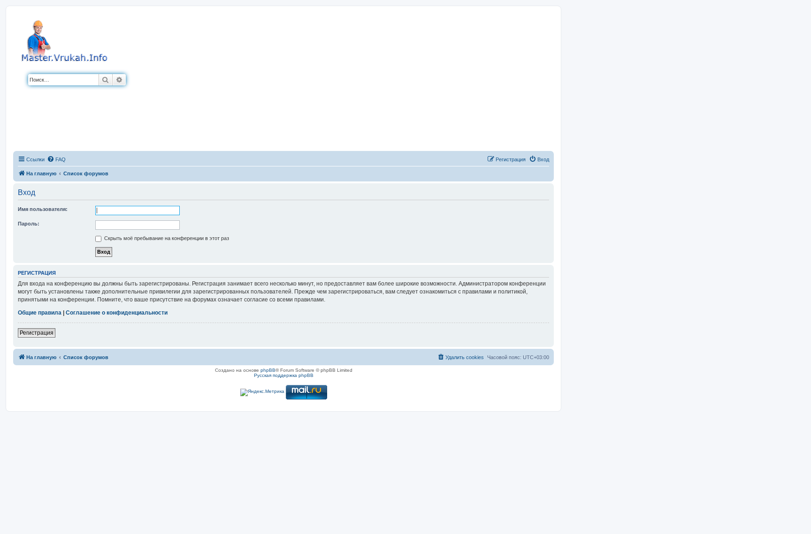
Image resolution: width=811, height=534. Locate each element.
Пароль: (28, 223)
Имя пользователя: (43, 209)
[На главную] (65, 39)
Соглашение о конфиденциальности (117, 312)
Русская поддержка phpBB (284, 375)
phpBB (267, 370)
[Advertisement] (339, 81)
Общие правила (39, 312)
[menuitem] (56, 159)
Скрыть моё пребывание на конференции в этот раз (166, 238)
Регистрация (37, 333)
